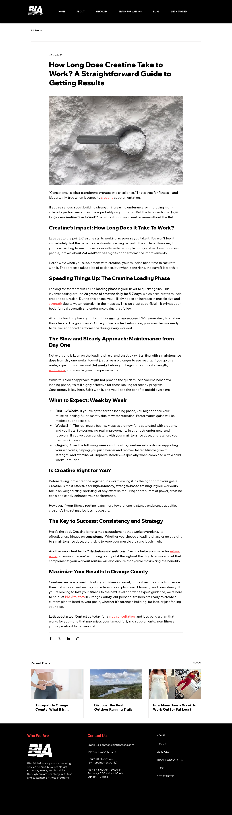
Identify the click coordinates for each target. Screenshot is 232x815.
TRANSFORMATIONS (165, 760)
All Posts (36, 30)
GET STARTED (165, 776)
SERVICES (163, 751)
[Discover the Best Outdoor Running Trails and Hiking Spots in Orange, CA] (116, 684)
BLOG (160, 768)
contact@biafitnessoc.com (117, 744)
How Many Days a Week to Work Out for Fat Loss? (174, 707)
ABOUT (161, 743)
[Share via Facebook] (50, 638)
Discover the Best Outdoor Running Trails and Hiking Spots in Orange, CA (113, 707)
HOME (161, 735)
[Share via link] (77, 638)
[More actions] (181, 54)
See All (197, 662)
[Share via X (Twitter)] (59, 638)
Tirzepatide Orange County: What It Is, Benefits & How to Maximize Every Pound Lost (53, 707)
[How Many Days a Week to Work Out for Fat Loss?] (175, 684)
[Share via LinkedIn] (68, 638)
